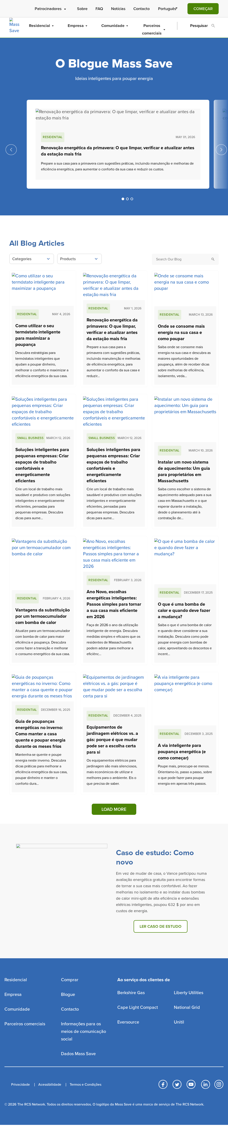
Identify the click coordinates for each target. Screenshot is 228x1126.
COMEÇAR (203, 8)
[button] (123, 199)
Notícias (118, 8)
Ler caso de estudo (160, 926)
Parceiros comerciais (152, 29)
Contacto (141, 8)
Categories (21, 258)
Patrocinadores (48, 8)
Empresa (76, 25)
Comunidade (112, 25)
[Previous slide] (11, 149)
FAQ (99, 8)
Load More (114, 809)
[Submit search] (213, 259)
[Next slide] (221, 149)
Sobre (82, 8)
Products (68, 258)
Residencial (39, 25)
